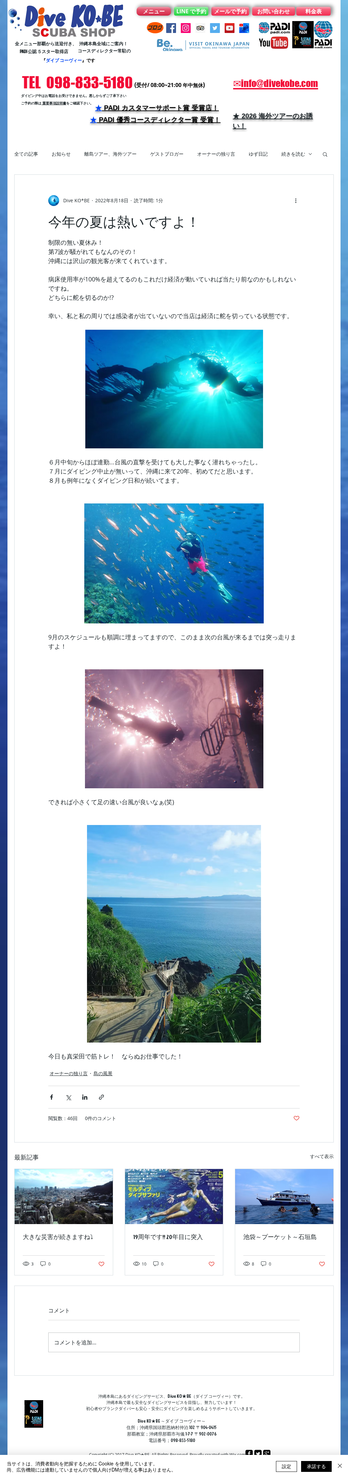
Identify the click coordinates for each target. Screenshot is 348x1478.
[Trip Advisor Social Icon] (200, 28)
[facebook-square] (249, 1453)
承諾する (316, 1466)
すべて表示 (322, 1156)
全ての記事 (26, 154)
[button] (325, 154)
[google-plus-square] (267, 1453)
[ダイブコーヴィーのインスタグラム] (186, 28)
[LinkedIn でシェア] (85, 1097)
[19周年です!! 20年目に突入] (174, 1196)
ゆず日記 (258, 154)
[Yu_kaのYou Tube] (244, 28)
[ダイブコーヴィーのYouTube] (229, 28)
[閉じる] (340, 1466)
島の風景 (102, 1073)
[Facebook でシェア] (51, 1097)
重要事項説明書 (53, 103)
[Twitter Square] (258, 1453)
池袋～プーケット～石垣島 (280, 1237)
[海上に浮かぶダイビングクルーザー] (284, 1196)
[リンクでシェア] (101, 1097)
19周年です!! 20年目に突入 (168, 1237)
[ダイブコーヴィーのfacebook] (171, 28)
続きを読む (293, 154)
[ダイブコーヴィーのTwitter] (215, 28)
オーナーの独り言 (216, 154)
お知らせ (61, 154)
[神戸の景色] (64, 1196)
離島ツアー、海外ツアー (110, 154)
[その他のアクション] (296, 200)
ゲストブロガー (167, 154)
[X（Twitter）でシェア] (68, 1097)
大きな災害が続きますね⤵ (58, 1237)
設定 (286, 1466)
